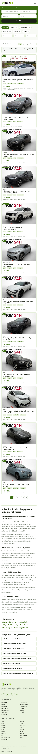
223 (23, 497)
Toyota (22, 733)
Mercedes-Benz (5, 737)
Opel (21, 723)
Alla (5, 27)
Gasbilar (17, 31)
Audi (2, 721)
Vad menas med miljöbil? (12, 639)
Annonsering (23, 706)
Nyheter (22, 708)
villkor (19, 746)
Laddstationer (5, 710)
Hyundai (3, 733)
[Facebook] (3, 694)
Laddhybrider (25, 27)
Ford (2, 729)
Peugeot (22, 725)
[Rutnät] (20, 44)
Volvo (21, 737)
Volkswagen (23, 735)
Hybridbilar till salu (22, 625)
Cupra (3, 727)
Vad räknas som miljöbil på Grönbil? (15, 643)
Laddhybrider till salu (8, 625)
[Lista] (23, 44)
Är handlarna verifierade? (12, 663)
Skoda (22, 729)
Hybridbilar (7, 31)
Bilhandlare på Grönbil (21, 628)
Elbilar (14, 27)
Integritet (14, 746)
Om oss (22, 710)
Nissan (22, 721)
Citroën (3, 725)
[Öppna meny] (35, 3)
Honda (3, 731)
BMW (2, 723)
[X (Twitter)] (7, 694)
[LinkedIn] (11, 694)
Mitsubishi (4, 739)
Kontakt (22, 712)
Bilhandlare (4, 714)
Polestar (22, 727)
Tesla (21, 731)
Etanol (26, 31)
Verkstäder (4, 712)
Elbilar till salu (23, 622)
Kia (2, 735)
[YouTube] (16, 694)
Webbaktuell (10, 751)
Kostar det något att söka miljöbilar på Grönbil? (19, 673)
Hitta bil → (19, 21)
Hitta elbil (4, 702)
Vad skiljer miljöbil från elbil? (13, 668)
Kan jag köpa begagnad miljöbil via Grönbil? (17, 658)
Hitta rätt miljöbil (6, 628)
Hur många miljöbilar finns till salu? (15, 653)
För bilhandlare (24, 702)
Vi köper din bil (24, 704)
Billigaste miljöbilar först (9, 622)
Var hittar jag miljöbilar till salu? (14, 648)
